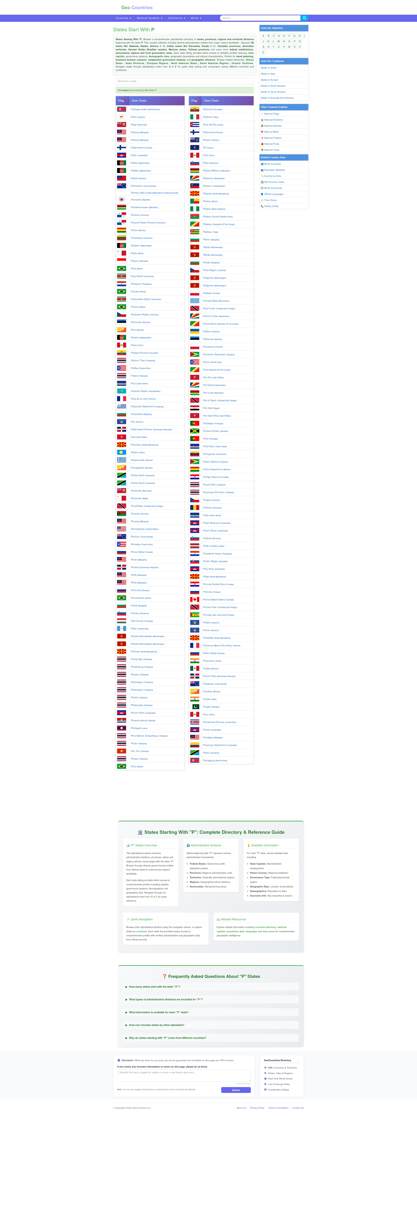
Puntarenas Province (214, 722)
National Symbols (149, 18)
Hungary (148, 620)
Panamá (135, 214)
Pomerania (208, 346)
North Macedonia (150, 444)
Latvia (221, 546)
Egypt (216, 408)
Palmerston (137, 185)
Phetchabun (137, 682)
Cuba (220, 124)
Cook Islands (150, 185)
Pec (133, 421)
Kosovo (139, 421)
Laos (144, 728)
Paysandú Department (142, 406)
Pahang (135, 132)
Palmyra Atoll (137, 192)
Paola (134, 253)
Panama (144, 215)
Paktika (134, 170)
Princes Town (210, 607)
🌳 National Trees (270, 149)
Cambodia (142, 155)
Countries (122, 18)
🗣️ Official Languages (272, 194)
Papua (134, 260)
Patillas (134, 368)
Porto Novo (209, 446)
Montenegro (158, 636)
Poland (216, 293)
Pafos (134, 116)
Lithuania (148, 237)
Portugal (219, 423)
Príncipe (207, 614)
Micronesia (224, 300)
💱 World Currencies (271, 188)
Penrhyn (135, 536)
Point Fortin (209, 308)
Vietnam (144, 751)
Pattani (134, 375)
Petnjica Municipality (141, 636)
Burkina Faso (226, 216)
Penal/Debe (137, 506)
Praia (205, 515)
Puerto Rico (145, 368)
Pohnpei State (210, 300)
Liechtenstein (219, 185)
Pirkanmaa (208, 132)
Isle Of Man (142, 437)
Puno (205, 714)
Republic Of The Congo (223, 224)
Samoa (142, 178)
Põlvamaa (208, 339)
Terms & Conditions (278, 1107)
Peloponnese (137, 460)
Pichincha (208, 109)
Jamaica (224, 431)
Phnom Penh (137, 712)
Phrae (134, 743)
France (152, 398)
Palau (141, 452)
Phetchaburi (137, 689)
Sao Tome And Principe (223, 614)
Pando (134, 230)
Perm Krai (136, 590)
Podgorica (208, 277)
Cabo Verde (142, 383)
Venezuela (221, 454)
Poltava (207, 331)
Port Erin (207, 377)
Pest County (137, 620)
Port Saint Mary (211, 415)
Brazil (139, 268)
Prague (207, 499)
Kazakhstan (154, 391)
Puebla (206, 668)
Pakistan (215, 706)
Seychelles (219, 178)
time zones (269, 931)
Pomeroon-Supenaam (214, 354)
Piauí (133, 766)
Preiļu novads (210, 545)
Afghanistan (144, 163)
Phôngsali (136, 728)
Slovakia (223, 561)
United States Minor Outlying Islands (162, 192)
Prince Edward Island (214, 599)
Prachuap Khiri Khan (213, 492)
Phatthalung (137, 666)
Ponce (206, 362)
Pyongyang (209, 760)
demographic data (159, 56)
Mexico (215, 668)
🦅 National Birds (270, 131)
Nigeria (221, 208)
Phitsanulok (137, 705)
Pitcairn (207, 139)
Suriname (149, 276)
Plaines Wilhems (211, 170)
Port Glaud (208, 385)
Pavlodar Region (139, 391)
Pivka (206, 162)
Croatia (225, 477)
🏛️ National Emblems (272, 119)
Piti (204, 147)
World (195, 18)
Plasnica (207, 193)
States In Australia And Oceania (277, 97)
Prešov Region (210, 561)
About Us (241, 1107)
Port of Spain (209, 400)
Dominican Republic (163, 429)
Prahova (207, 507)
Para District (137, 276)
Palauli (134, 178)
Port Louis (208, 392)
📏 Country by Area (271, 175)
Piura (205, 155)
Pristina (207, 622)
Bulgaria (147, 414)
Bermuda (142, 124)
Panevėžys (136, 237)
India (218, 660)
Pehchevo (136, 444)
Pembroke (136, 490)
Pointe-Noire (209, 323)
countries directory (265, 927)
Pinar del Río (209, 124)
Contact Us (298, 1107)
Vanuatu (144, 513)
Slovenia (144, 613)
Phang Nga (137, 659)
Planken (207, 185)
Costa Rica (231, 722)
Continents (175, 18)
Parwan (135, 337)
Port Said (208, 408)
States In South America (273, 91)
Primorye (207, 591)
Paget (134, 124)
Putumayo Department (214, 745)
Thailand (151, 360)
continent (141, 931)
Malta (140, 253)
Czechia (154, 314)
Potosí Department (213, 469)
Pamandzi (136, 199)
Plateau (207, 201)
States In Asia (268, 73)
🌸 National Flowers (271, 137)
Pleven (206, 239)
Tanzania (150, 475)
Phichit (134, 697)
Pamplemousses (139, 207)
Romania (217, 507)
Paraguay (147, 283)
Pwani (206, 752)
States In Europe (269, 79)
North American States (184, 63)
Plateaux (207, 224)
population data (235, 931)
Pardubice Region (140, 314)
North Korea (153, 109)
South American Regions (214, 63)
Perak (134, 559)
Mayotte (146, 199)
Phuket (134, 758)
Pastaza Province (140, 352)
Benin (214, 201)
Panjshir (135, 245)
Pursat (206, 729)
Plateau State (210, 208)
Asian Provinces (135, 63)
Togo (215, 231)
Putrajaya (208, 737)
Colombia (232, 745)
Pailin (134, 155)
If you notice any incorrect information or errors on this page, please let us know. (162, 1066)
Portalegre (208, 423)
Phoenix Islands (139, 720)
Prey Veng (208, 568)
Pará (133, 268)
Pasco (134, 345)
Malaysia (144, 132)
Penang (135, 521)
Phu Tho (135, 751)
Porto (206, 438)
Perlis (134, 574)
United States (152, 529)
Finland (148, 147)
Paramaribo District (141, 299)
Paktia (134, 162)
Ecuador (154, 352)
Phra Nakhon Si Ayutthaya (144, 735)
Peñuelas (136, 544)
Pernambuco (137, 597)
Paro (133, 329)
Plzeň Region (210, 270)
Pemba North (138, 475)
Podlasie (207, 293)
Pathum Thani (138, 360)
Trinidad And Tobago (153, 506)
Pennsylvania (138, 528)
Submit (236, 1090)
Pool (205, 369)
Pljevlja (206, 247)
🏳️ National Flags (270, 113)
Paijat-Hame (137, 147)
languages (252, 931)
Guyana (230, 354)
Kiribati (152, 720)
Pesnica (135, 613)
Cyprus (141, 117)
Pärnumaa (136, 322)
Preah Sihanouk (211, 522)
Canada (229, 599)
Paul (133, 383)
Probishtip (208, 637)
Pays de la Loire (139, 398)
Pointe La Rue (210, 316)
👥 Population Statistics (273, 169)
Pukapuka (208, 683)
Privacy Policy (257, 1107)
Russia (149, 552)
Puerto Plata (209, 676)
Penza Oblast (138, 551)
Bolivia (142, 230)
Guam (210, 147)
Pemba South (138, 483)
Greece (149, 460)
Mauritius (153, 207)
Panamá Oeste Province (143, 222)
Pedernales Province (141, 429)
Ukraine (215, 331)
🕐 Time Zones (269, 200)
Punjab (206, 699)
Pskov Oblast (210, 653)
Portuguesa (209, 454)
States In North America (273, 85)
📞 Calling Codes (270, 206)
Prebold (207, 538)
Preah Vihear (210, 530)
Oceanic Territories (242, 63)
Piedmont (208, 116)
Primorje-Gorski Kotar (214, 584)
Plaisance (208, 178)
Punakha (207, 691)
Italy (216, 117)
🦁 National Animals (271, 125)
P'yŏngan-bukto (139, 109)
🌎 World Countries (271, 163)
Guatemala (143, 628)
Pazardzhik (136, 414)
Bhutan (140, 329)
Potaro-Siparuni (211, 461)
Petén (134, 628)
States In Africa (268, 67)
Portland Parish (211, 431)
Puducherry (209, 660)
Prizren (206, 630)
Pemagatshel (137, 467)
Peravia (135, 567)
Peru (141, 345)
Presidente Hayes (212, 553)
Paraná (134, 306)
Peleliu (134, 452)
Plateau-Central (211, 216)
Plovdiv (206, 262)
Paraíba (135, 291)
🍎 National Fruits (270, 143)
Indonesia (143, 260)
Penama (135, 513)
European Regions (157, 63)
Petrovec (135, 651)
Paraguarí (136, 283)
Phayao (135, 674)
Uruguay (159, 406)
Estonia (146, 322)
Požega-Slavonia (212, 477)
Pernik (134, 605)
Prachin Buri (209, 484)
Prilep (206, 576)
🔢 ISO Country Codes (272, 182)
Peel (133, 437)
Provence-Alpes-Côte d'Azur (217, 645)
